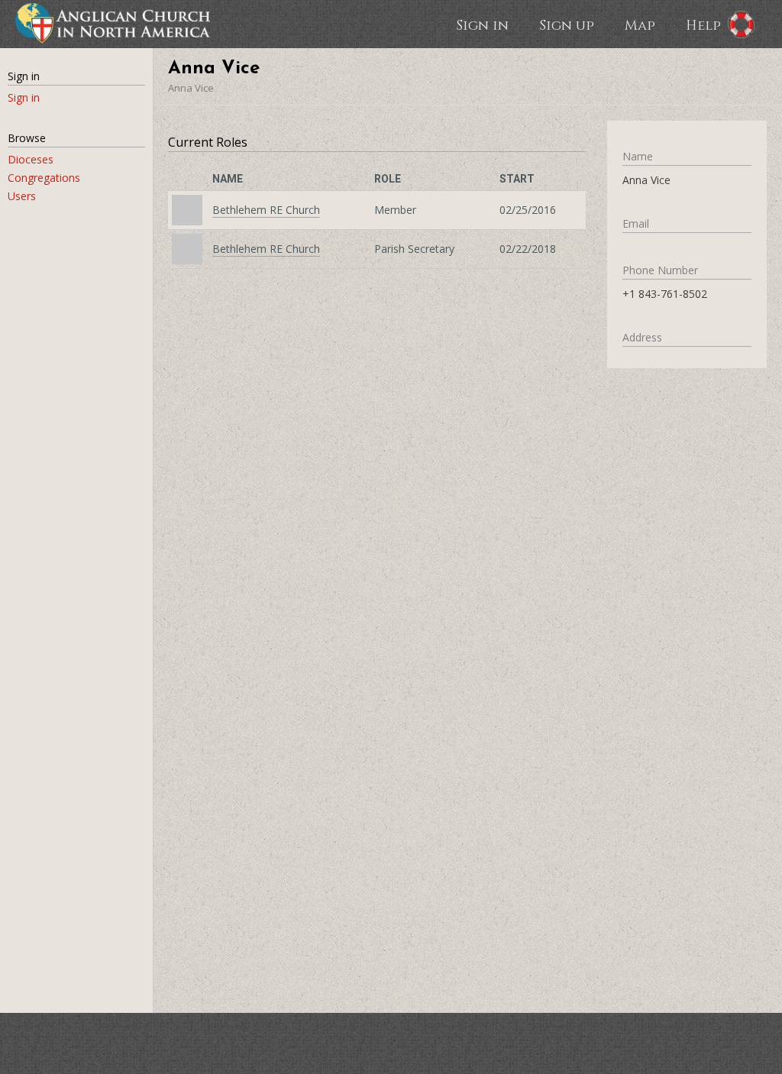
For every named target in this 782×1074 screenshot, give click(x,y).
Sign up (566, 24)
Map (640, 24)
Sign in (482, 24)
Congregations (44, 177)
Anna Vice (191, 88)
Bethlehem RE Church (266, 209)
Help (703, 24)
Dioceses (30, 159)
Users (22, 196)
